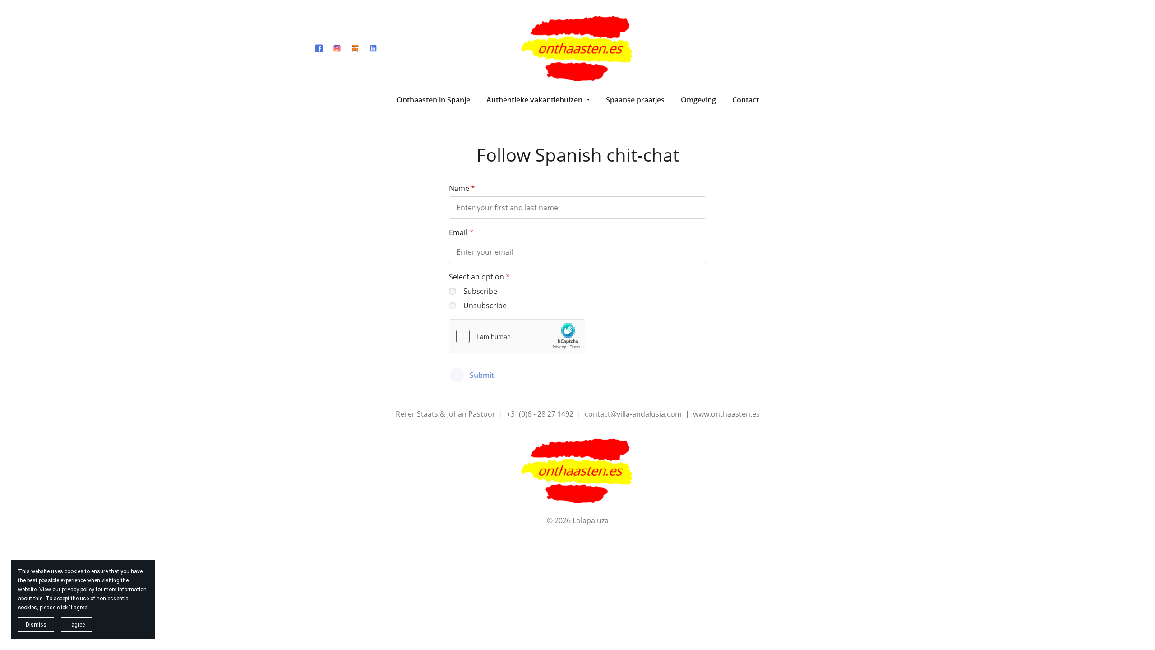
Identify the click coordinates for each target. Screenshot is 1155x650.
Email (458, 232)
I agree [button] (77, 625)
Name (459, 188)
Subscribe (480, 291)
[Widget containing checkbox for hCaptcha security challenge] (517, 336)
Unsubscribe (485, 306)
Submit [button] (482, 375)
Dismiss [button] (36, 625)
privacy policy (78, 589)
